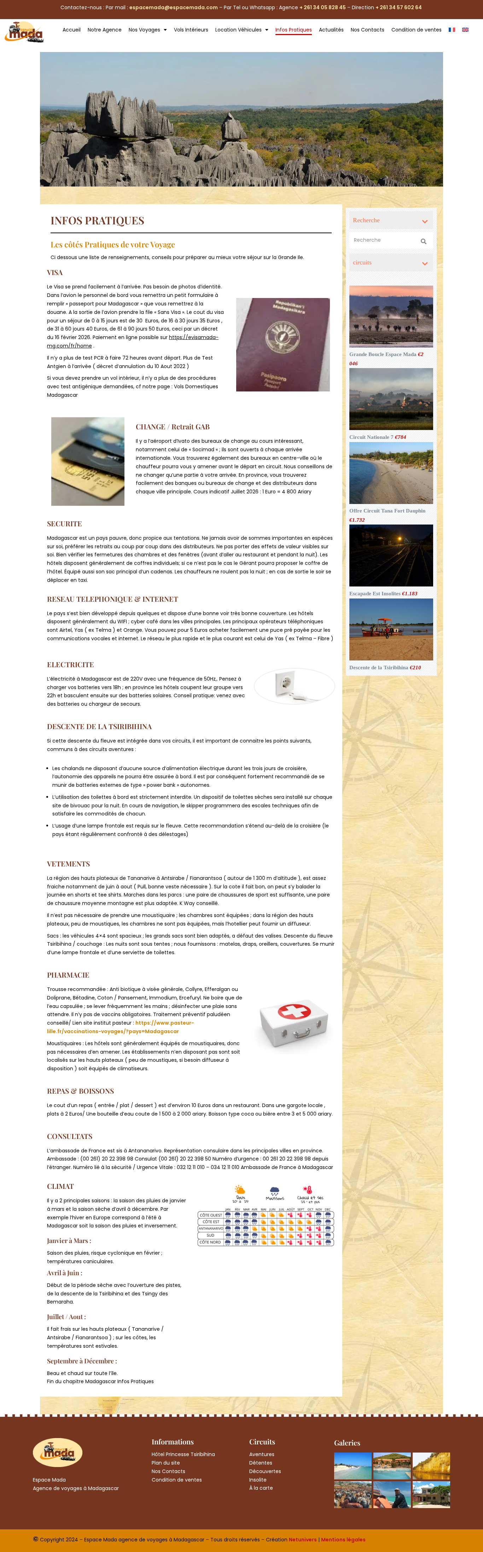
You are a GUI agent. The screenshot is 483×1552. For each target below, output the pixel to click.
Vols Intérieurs (191, 29)
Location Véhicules (238, 29)
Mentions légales (343, 1539)
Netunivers (303, 1539)
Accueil (72, 29)
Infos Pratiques (293, 29)
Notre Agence (105, 29)
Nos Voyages (144, 29)
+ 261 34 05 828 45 (322, 7)
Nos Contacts (367, 29)
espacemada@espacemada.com (173, 7)
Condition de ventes (416, 29)
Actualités (331, 29)
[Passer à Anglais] (465, 29)
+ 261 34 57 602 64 (399, 7)
